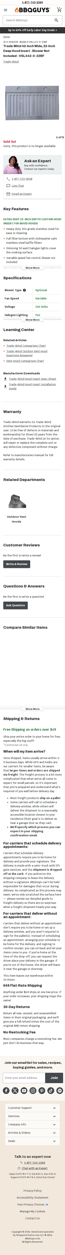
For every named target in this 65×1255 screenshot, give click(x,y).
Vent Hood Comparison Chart (25, 361)
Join (54, 1078)
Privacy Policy (33, 1191)
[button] (32, 1108)
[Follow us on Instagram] (32, 1090)
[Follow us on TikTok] (50, 1090)
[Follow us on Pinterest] (41, 1090)
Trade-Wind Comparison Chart (26, 346)
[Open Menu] (5, 10)
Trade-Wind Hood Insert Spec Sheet (32, 379)
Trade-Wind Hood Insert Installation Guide (32, 386)
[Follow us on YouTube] (24, 1090)
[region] (32, 104)
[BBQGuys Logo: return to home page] (32, 10)
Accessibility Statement (32, 1197)
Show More (32, 268)
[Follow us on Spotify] (59, 1090)
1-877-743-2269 (32, 2)
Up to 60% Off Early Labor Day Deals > (32, 30)
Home (6, 36)
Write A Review (16, 564)
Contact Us (32, 1218)
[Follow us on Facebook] (6, 1090)
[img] (32, 101)
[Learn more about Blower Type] (24, 290)
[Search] (56, 20)
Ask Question (15, 605)
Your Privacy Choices (30, 1204)
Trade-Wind (11, 62)
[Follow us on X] (15, 1090)
